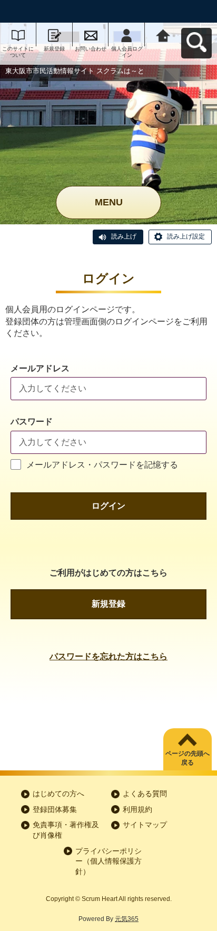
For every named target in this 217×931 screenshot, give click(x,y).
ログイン (108, 505)
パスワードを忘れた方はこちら (108, 656)
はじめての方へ (58, 793)
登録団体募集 (55, 809)
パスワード (32, 421)
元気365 (127, 919)
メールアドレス (40, 368)
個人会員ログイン (127, 52)
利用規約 (137, 809)
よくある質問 (145, 793)
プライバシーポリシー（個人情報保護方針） (108, 861)
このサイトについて (18, 52)
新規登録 (54, 49)
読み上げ (123, 236)
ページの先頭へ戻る (187, 758)
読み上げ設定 (186, 236)
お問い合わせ (90, 49)
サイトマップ (145, 824)
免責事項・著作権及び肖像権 (66, 829)
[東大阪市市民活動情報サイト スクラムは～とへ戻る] (163, 34)
